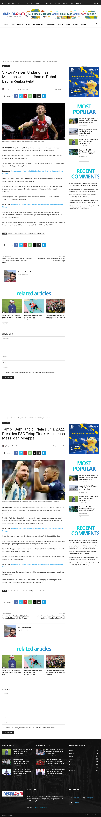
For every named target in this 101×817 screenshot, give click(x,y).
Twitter (76, 802)
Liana (71, 183)
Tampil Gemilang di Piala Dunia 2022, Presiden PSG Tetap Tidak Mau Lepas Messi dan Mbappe (17, 261)
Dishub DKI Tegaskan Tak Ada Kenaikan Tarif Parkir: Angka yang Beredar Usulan (88, 120)
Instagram (90, 797)
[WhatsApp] (30, 96)
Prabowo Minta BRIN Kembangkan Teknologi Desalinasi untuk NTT (87, 152)
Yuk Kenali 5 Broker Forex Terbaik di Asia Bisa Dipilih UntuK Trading (54, 751)
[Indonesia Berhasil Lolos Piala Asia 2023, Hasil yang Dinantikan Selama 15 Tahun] (40, 762)
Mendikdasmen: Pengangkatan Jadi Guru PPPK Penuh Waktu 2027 (21, 761)
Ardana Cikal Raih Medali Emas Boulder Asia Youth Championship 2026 (33, 317)
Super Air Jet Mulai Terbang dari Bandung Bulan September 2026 (88, 131)
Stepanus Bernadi (11, 89)
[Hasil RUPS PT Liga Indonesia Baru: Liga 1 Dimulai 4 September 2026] (12, 306)
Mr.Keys (71, 206)
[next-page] (6, 323)
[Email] (34, 96)
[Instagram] (95, 3)
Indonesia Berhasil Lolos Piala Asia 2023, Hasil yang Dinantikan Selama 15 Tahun (55, 761)
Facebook (77, 797)
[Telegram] (44, 96)
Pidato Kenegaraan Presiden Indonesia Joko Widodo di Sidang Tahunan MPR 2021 (55, 771)
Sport (8, 61)
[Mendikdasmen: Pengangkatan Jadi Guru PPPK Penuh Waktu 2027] (6, 762)
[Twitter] (98, 3)
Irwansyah (32, 233)
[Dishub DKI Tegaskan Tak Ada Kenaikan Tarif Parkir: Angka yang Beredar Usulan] (73, 121)
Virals (8, 66)
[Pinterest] (25, 96)
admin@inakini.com (41, 807)
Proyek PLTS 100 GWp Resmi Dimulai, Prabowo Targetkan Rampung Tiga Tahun (22, 771)
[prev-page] (3, 323)
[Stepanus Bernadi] (3, 89)
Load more (83, 160)
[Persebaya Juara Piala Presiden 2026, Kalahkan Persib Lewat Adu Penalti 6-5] (55, 306)
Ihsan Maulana (23, 233)
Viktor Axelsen (40, 233)
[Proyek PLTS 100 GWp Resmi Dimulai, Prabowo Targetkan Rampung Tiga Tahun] (6, 772)
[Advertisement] (50, 41)
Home (4, 61)
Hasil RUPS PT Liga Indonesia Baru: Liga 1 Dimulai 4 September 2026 (11, 317)
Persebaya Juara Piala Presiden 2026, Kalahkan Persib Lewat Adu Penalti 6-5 (55, 317)
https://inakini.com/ (23, 274)
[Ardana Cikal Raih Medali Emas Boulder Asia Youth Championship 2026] (34, 306)
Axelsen (10, 233)
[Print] (39, 96)
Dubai (15, 233)
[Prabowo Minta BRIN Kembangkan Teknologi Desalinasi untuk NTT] (73, 152)
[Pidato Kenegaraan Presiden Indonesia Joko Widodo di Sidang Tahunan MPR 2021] (40, 772)
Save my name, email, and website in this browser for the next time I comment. (30, 372)
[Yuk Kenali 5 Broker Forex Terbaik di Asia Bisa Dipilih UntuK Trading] (40, 752)
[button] (96, 24)
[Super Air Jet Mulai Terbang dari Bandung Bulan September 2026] (73, 131)
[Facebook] (92, 3)
